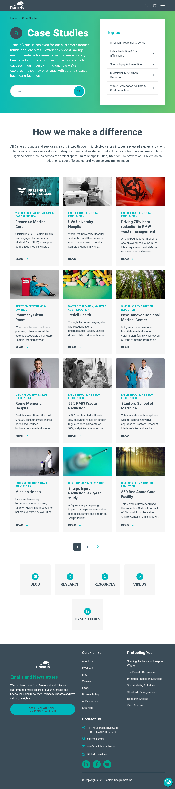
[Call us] (146, 5)
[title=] (17, 5)
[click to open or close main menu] (162, 5)
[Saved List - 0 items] (154, 5)
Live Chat (168, 782)
